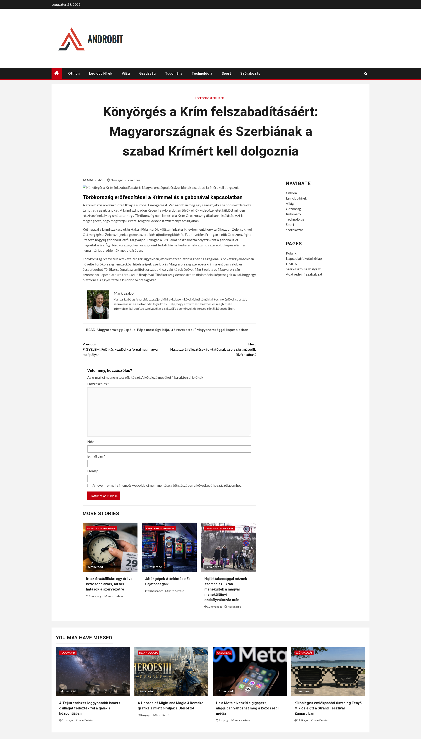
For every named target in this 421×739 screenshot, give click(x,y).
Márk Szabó (95, 180)
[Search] (365, 73)
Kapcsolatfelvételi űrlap (304, 258)
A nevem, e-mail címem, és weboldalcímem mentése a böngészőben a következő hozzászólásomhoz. (167, 485)
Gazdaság (147, 73)
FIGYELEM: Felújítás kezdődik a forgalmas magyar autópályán (121, 349)
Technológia (202, 73)
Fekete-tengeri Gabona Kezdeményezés (156, 221)
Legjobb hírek (100, 73)
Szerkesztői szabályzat (303, 269)
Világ (126, 73)
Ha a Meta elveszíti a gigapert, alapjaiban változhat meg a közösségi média (247, 708)
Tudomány (67, 652)
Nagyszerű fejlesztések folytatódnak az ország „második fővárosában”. (213, 349)
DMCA (291, 264)
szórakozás (250, 73)
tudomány (173, 73)
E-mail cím (96, 456)
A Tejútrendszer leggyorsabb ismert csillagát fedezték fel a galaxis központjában (89, 708)
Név (91, 441)
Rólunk (291, 253)
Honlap (92, 471)
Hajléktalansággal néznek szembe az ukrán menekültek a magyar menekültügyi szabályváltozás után (225, 589)
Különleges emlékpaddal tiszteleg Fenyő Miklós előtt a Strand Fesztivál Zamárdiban (328, 708)
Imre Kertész (115, 596)
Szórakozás (304, 652)
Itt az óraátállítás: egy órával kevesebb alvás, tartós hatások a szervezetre (109, 584)
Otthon (74, 73)
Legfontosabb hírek (209, 98)
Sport (226, 73)
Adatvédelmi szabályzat (304, 274)
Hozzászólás (98, 384)
